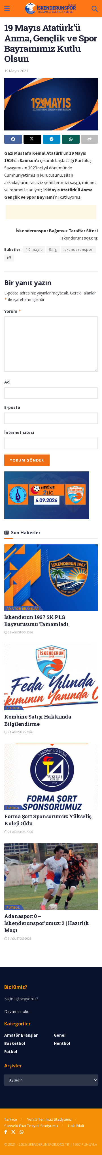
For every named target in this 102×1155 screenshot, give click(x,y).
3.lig (53, 249)
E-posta (12, 407)
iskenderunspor (78, 249)
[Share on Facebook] (13, 139)
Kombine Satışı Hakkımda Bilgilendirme (37, 720)
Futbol (13, 708)
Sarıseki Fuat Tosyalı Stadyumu (31, 1125)
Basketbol (14, 1043)
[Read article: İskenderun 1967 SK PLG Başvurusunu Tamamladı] (51, 577)
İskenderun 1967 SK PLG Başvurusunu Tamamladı (36, 621)
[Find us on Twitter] (13, 1132)
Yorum (12, 311)
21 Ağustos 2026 (20, 732)
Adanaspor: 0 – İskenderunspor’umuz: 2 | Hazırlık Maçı (46, 923)
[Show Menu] (7, 8)
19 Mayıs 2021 (16, 70)
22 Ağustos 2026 (20, 632)
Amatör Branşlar (23, 608)
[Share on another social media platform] (89, 139)
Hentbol (62, 1043)
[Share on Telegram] (52, 139)
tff (9, 258)
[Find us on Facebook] (5, 1132)
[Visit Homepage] (50, 8)
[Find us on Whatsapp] (22, 1132)
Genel (59, 1035)
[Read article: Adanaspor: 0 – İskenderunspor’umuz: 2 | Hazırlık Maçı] (51, 876)
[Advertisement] (51, 212)
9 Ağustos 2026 (19, 939)
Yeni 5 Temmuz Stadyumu (49, 1119)
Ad (7, 382)
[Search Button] (95, 8)
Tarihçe (10, 1119)
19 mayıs (34, 249)
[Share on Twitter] (32, 139)
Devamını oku (16, 1011)
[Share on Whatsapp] (71, 139)
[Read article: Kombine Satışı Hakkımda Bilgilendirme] (51, 677)
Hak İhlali (76, 1125)
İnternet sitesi (19, 432)
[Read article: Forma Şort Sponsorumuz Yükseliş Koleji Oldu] (51, 777)
